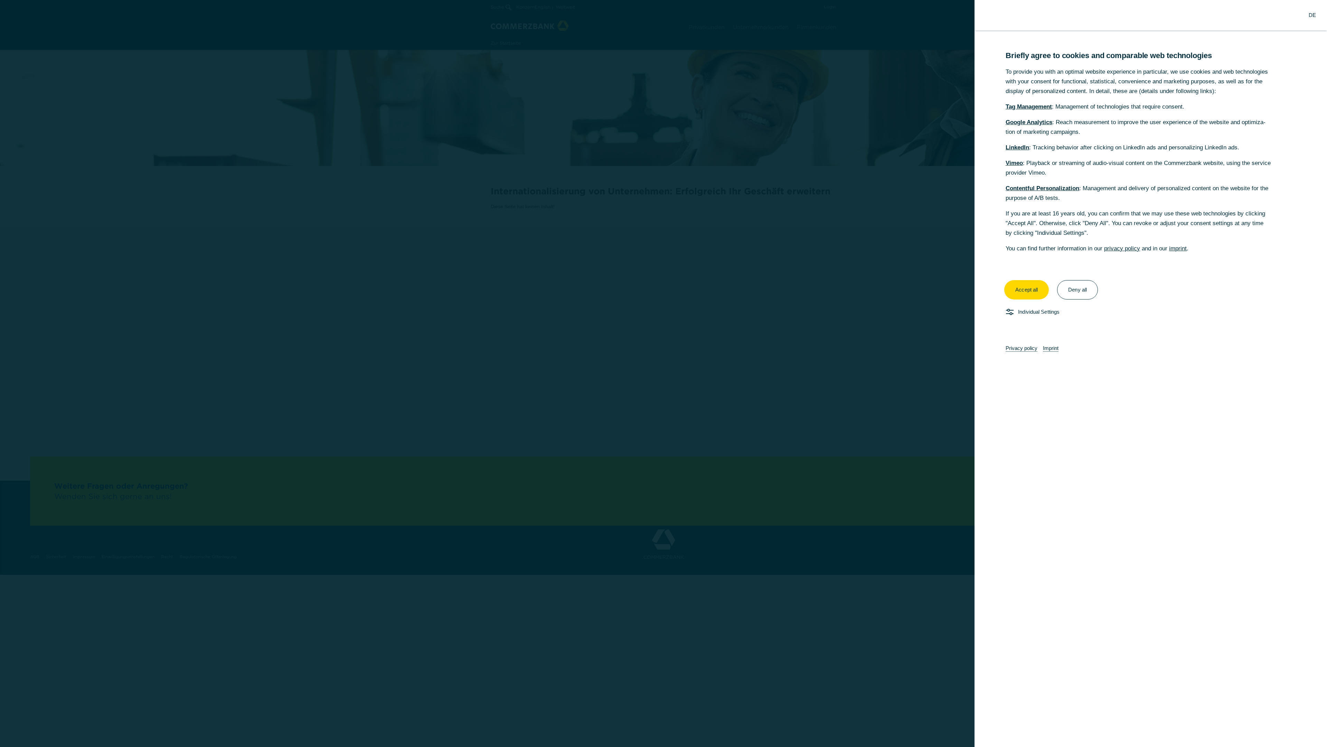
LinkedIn (1017, 147)
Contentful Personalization (1042, 188)
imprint (1178, 248)
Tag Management (1029, 106)
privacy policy (1122, 248)
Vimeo (1014, 163)
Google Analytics (1029, 122)
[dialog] (663, 373)
